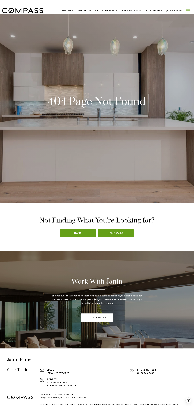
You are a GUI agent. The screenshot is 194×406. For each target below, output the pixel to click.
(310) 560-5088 (145, 373)
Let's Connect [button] (97, 317)
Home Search (110, 10)
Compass (125, 404)
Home (77, 233)
